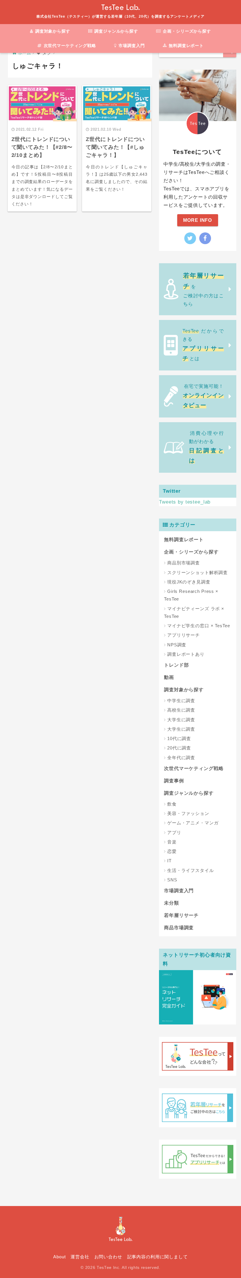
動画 (169, 677)
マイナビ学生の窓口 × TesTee (198, 625)
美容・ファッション (188, 813)
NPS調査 (176, 644)
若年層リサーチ (181, 915)
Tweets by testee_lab (184, 502)
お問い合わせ (108, 1256)
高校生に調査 (181, 709)
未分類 (171, 902)
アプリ (174, 832)
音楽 (172, 841)
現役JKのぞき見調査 (188, 581)
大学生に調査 (181, 719)
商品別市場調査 (183, 562)
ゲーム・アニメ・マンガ (192, 822)
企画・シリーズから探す (186, 31)
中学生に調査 (181, 700)
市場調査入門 (131, 45)
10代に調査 (179, 738)
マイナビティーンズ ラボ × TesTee (194, 612)
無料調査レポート (185, 45)
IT (169, 860)
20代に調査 (179, 747)
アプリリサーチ (183, 635)
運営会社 (80, 1256)
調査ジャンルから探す (115, 31)
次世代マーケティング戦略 (69, 45)
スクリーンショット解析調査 (197, 572)
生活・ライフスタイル (190, 870)
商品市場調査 (179, 927)
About (59, 1256)
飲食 (172, 803)
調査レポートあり (186, 654)
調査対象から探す (52, 31)
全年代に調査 (181, 757)
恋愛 (172, 851)
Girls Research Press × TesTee (191, 595)
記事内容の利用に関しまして (157, 1256)
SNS (172, 879)
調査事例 (174, 780)
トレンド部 (176, 665)
